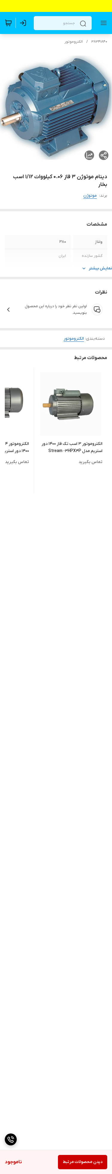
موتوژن (90, 195)
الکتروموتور (74, 41)
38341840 (99, 41)
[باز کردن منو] (102, 23)
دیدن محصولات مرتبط (82, 1162)
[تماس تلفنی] (11, 1139)
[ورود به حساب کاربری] (24, 23)
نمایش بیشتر (100, 268)
